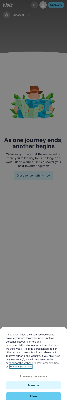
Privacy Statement (21, 366)
